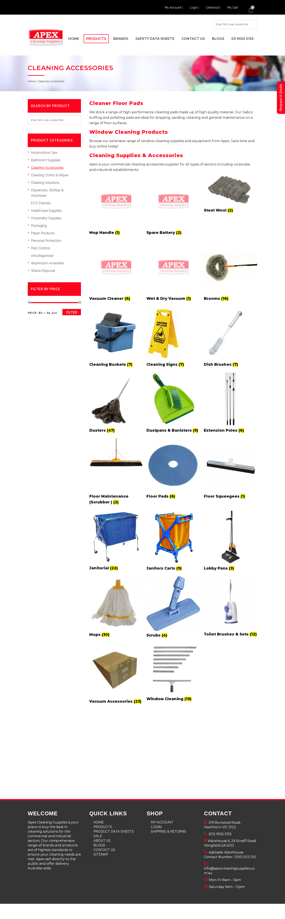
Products (102, 827)
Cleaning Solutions (45, 183)
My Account (162, 822)
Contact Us (104, 850)
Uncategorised (42, 256)
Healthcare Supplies (46, 211)
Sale (97, 836)
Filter (71, 312)
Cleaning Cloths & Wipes (50, 175)
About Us (102, 841)
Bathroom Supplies (46, 160)
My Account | (174, 7)
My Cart (232, 7)
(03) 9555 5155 (220, 834)
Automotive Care (44, 153)
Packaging (39, 226)
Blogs (99, 845)
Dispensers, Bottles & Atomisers (47, 193)
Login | (195, 7)
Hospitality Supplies (46, 218)
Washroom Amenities (47, 263)
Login (156, 827)
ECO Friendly (41, 203)
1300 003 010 (245, 857)
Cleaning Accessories (47, 168)
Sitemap (100, 854)
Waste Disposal (43, 271)
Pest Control (40, 248)
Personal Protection (46, 241)
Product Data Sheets (113, 831)
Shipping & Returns (168, 831)
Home (31, 81)
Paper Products (43, 233)
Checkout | (213, 7)
